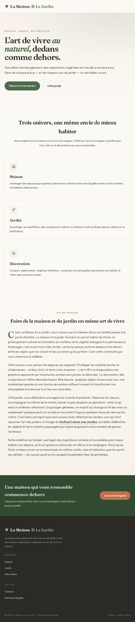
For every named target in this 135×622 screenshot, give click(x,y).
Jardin (8, 567)
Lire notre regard (115, 495)
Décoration (11, 574)
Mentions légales (14, 597)
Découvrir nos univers (22, 85)
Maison (9, 561)
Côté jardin (54, 86)
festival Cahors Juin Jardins (78, 422)
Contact (9, 591)
